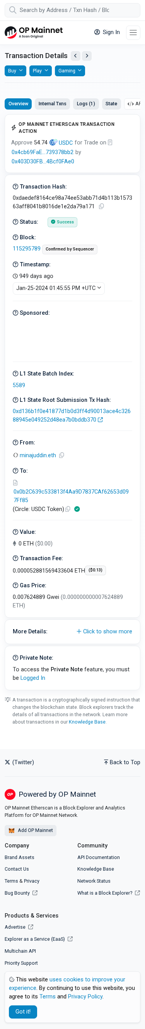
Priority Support (21, 963)
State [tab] (111, 103)
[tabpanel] (72, 402)
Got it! (23, 1011)
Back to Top (125, 762)
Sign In (110, 32)
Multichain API (20, 951)
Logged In (32, 678)
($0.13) (95, 570)
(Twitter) (22, 762)
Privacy (31, 881)
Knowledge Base (87, 722)
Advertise (16, 927)
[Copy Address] (61, 455)
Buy (12, 71)
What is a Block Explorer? (105, 893)
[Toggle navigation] (133, 33)
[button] (72, 632)
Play (37, 71)
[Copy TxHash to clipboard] (101, 206)
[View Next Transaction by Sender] (87, 56)
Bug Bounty (17, 893)
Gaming (66, 71)
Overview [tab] (18, 103)
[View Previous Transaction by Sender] (75, 56)
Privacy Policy (85, 996)
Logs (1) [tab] (86, 103)
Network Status (94, 881)
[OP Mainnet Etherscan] (34, 32)
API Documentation (98, 857)
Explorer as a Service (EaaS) (35, 939)
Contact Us (17, 869)
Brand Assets (19, 857)
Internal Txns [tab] (53, 103)
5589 (19, 385)
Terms (11, 881)
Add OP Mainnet (35, 830)
